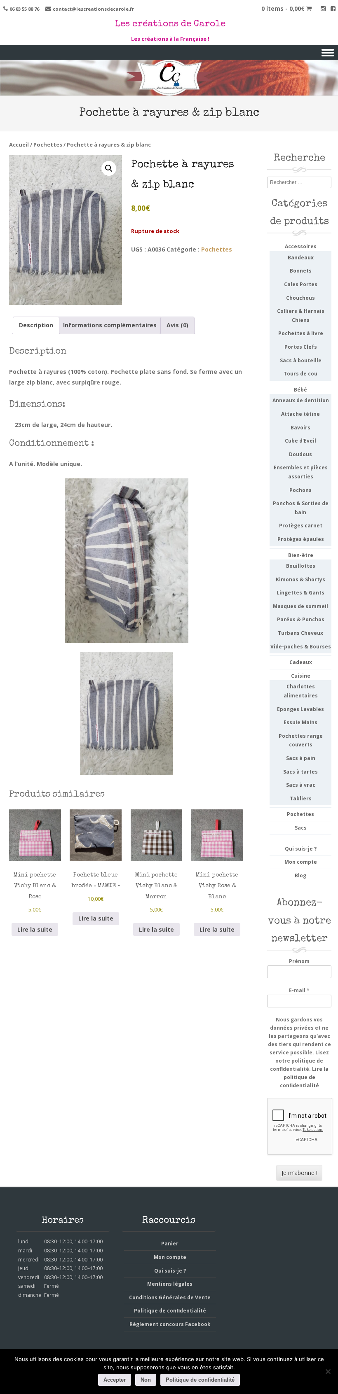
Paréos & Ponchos (300, 619)
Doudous (300, 454)
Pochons (300, 490)
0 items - (283, 8)
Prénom (299, 961)
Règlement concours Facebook (170, 1324)
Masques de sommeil (300, 606)
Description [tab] (36, 325)
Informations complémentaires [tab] (110, 325)
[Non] (328, 1371)
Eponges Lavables (300, 709)
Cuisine (300, 675)
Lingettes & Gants (300, 592)
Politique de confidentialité (170, 1310)
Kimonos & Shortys (300, 579)
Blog (300, 875)
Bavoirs (300, 427)
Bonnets (301, 270)
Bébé (300, 389)
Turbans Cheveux (300, 632)
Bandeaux (301, 257)
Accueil (19, 144)
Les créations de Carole (170, 24)
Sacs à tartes (300, 771)
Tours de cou (300, 373)
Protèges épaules (300, 539)
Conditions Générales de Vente (170, 1297)
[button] (108, 168)
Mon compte (300, 861)
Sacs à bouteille (301, 360)
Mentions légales (169, 1283)
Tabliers (301, 798)
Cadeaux (300, 662)
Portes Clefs (300, 346)
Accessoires (301, 246)
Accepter (114, 1380)
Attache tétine (300, 413)
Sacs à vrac (300, 784)
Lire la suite (34, 929)
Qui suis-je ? (301, 848)
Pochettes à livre (300, 333)
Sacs (301, 827)
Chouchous (300, 297)
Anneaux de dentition (300, 400)
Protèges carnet (300, 525)
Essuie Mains (300, 722)
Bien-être (300, 555)
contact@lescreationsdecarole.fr (93, 9)
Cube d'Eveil (300, 440)
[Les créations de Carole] (169, 90)
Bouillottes (300, 565)
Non (146, 1380)
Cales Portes (300, 284)
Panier (169, 1243)
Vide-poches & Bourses (300, 646)
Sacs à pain (300, 758)
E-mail (299, 990)
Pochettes (47, 144)
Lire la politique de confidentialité (304, 1077)
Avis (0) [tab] (177, 325)
